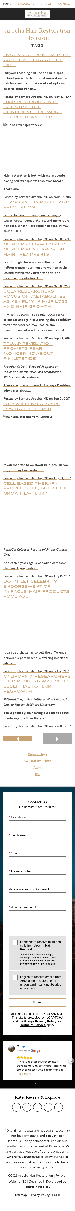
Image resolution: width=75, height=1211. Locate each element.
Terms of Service (33, 1025)
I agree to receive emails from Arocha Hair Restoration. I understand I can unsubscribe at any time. (40, 982)
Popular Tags (37, 754)
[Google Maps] (58, 1107)
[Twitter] (26, 1107)
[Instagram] (48, 1107)
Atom (37, 767)
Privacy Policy (28, 963)
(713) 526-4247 (53, 1014)
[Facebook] (37, 1107)
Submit (37, 1002)
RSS (37, 774)
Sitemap (21, 1195)
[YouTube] (16, 1107)
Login (56, 1195)
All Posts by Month (37, 761)
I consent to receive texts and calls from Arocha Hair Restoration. (40, 952)
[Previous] (17, 738)
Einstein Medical (37, 1187)
